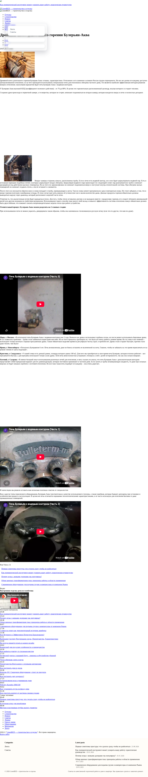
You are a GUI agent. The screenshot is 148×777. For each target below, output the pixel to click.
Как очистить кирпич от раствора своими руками (19, 693)
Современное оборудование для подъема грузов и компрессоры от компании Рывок (34, 584)
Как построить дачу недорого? (12, 676)
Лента (7, 728)
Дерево (7, 23)
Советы (8, 21)
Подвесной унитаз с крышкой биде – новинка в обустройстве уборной (28, 656)
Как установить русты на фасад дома (14, 689)
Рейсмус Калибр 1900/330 (10, 685)
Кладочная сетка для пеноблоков (13, 704)
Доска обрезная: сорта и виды (11, 660)
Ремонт (7, 19)
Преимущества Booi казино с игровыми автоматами (20, 664)
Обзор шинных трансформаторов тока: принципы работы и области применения (33, 581)
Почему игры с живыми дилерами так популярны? (21, 577)
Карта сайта (4, 734)
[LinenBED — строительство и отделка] (16, 9)
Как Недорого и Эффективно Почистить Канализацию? (22, 635)
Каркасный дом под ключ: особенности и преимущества (22, 647)
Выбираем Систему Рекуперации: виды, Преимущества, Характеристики (29, 639)
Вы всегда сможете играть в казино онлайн (17, 643)
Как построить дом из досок (11, 668)
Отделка (8, 15)
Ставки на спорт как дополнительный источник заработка (23, 631)
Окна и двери (10, 722)
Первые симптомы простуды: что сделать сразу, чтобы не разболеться (28, 569)
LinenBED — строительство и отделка (22, 732)
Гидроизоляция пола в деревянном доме (16, 681)
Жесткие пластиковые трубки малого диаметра (18, 708)
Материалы (9, 726)
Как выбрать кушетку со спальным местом (17, 651)
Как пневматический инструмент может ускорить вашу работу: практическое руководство (36, 5)
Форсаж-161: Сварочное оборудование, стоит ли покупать (23, 672)
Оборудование (10, 724)
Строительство (10, 17)
